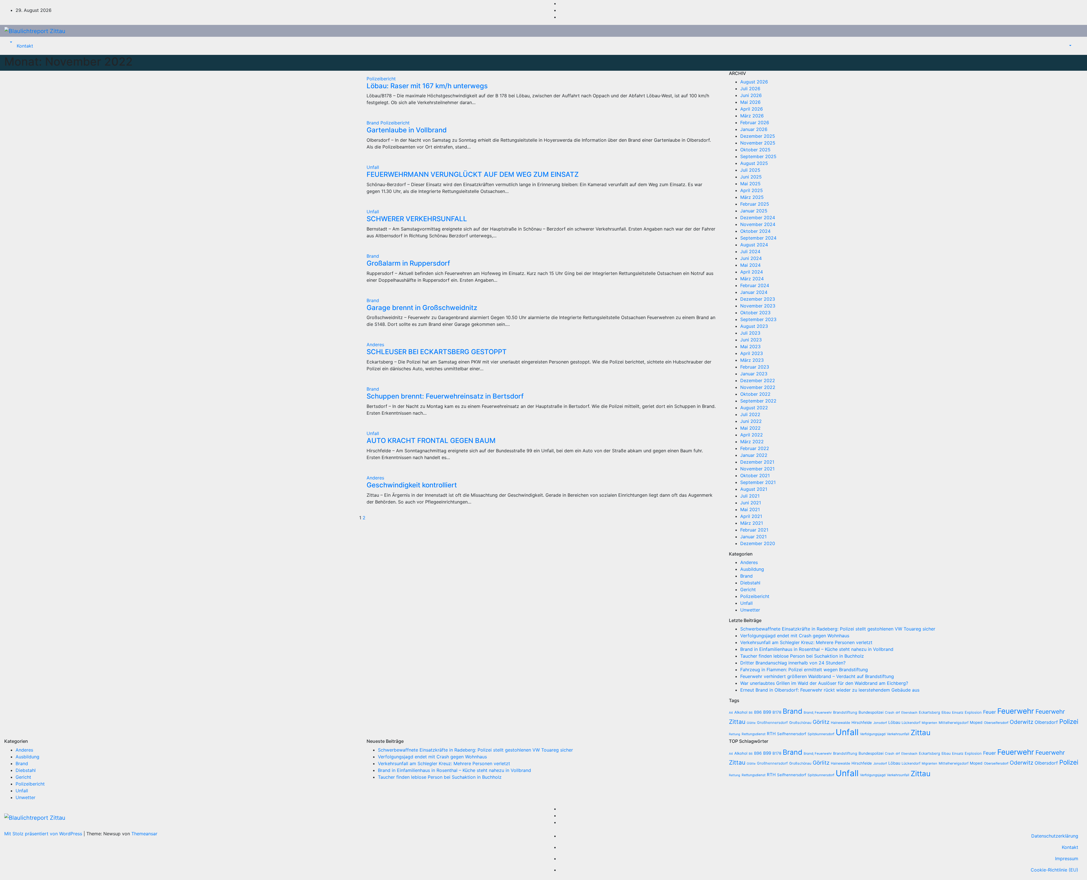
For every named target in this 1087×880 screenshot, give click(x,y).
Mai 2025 (750, 183)
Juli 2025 (750, 170)
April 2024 (751, 272)
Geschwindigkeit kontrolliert (412, 485)
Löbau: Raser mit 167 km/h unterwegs (427, 86)
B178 (777, 712)
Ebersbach (909, 713)
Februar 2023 (754, 367)
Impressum (1066, 858)
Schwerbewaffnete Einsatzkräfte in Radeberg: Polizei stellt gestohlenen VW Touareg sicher (837, 629)
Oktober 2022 (755, 394)
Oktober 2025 (755, 149)
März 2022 (752, 441)
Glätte (751, 723)
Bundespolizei (871, 712)
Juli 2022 (750, 414)
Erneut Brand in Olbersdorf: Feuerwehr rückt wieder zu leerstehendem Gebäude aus (829, 690)
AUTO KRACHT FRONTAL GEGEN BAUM (431, 440)
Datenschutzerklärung (1054, 836)
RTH (771, 733)
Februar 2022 (754, 448)
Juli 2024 (750, 251)
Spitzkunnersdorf (821, 734)
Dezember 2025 (757, 136)
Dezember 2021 (757, 462)
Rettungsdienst (753, 734)
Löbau (894, 722)
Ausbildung (752, 569)
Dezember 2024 (757, 217)
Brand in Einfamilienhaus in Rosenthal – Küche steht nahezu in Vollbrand (816, 649)
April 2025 (751, 190)
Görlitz (821, 722)
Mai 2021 (750, 509)
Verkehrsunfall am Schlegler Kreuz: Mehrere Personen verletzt (806, 642)
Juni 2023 (751, 340)
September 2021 (758, 482)
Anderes (375, 344)
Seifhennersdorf (791, 733)
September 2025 (758, 156)
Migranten (929, 723)
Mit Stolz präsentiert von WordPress (44, 833)
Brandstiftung (845, 712)
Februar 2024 (754, 285)
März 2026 (752, 116)
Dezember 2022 (757, 380)
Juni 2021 (750, 502)
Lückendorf (911, 722)
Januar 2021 (753, 536)
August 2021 (753, 489)
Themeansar (144, 833)
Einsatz (957, 713)
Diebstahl (750, 583)
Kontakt (25, 46)
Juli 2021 (749, 496)
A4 (731, 713)
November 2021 (757, 469)
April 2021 (751, 516)
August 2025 (754, 163)
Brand (373, 123)
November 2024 (757, 224)
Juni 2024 (751, 258)
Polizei (1068, 721)
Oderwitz (1021, 721)
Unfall (373, 167)
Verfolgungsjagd (872, 734)
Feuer (989, 712)
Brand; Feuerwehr (818, 713)
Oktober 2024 (755, 231)
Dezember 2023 (757, 299)
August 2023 (754, 326)
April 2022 (751, 435)
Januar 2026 (753, 129)
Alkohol (740, 712)
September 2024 (758, 238)
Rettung (734, 734)
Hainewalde (840, 722)
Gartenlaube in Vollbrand (407, 130)
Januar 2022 (753, 455)
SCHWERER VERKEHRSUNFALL (417, 219)
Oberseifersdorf (996, 723)
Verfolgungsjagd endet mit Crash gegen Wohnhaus (794, 635)
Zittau (920, 732)
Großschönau (800, 722)
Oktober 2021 (755, 475)
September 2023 (758, 319)
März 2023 (752, 360)
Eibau (946, 712)
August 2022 (754, 407)
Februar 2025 (754, 204)
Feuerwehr (1015, 711)
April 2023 (751, 353)
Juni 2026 (751, 95)
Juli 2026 (750, 88)
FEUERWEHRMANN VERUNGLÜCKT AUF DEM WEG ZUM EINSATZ (473, 174)
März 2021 (751, 523)
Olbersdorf (1046, 722)
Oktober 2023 (755, 312)
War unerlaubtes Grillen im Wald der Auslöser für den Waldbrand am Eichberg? (824, 683)
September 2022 (758, 401)
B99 (767, 712)
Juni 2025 (751, 177)
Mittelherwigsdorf (953, 722)
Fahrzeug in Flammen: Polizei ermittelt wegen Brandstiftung (804, 669)
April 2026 (751, 109)
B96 (758, 712)
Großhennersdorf (772, 722)
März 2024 (752, 278)
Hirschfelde (861, 722)
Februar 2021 (754, 530)
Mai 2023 (750, 346)
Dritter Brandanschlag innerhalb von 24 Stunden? (793, 663)
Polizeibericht (381, 78)
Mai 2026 (750, 102)
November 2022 (757, 387)
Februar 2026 (754, 122)
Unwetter (750, 610)
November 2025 (757, 143)
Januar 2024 (753, 292)
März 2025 (752, 197)
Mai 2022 (750, 428)
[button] (10, 42)
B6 (751, 713)
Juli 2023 (750, 333)
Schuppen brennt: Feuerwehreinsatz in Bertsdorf (445, 396)
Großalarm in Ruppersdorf (408, 263)
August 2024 (754, 245)
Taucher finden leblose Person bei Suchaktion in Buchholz (802, 656)
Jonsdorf (880, 723)
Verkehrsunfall (898, 734)
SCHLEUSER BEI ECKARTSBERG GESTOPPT (437, 352)
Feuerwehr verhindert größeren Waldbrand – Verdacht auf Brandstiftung (817, 676)
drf (898, 713)
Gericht (748, 589)
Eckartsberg (929, 712)
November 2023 (757, 306)
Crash (889, 713)
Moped (976, 722)
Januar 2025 (753, 211)
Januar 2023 (753, 373)
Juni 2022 (751, 421)
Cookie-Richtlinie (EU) (1054, 870)
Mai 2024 (750, 265)
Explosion (973, 712)
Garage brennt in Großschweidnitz (422, 308)
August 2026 (754, 82)
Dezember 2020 (757, 543)
